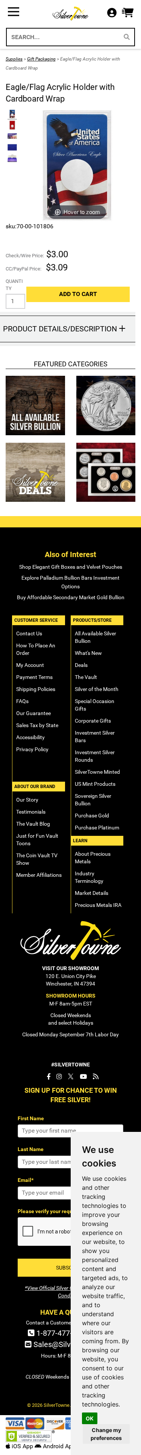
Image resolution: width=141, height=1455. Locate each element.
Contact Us (29, 633)
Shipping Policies (35, 689)
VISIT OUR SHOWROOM (70, 968)
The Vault (86, 677)
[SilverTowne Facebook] (48, 1076)
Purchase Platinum (97, 828)
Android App (58, 1446)
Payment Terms (34, 677)
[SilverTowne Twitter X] (71, 1076)
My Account (30, 665)
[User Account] (113, 13)
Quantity (14, 284)
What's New (88, 653)
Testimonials (30, 812)
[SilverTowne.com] (70, 13)
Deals (81, 665)
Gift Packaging (41, 59)
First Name (31, 1118)
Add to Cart (78, 294)
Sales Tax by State (37, 725)
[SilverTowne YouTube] (83, 1076)
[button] (127, 13)
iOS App (22, 1446)
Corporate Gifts (93, 721)
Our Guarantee (33, 713)
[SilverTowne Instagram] (59, 1076)
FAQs (22, 701)
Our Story (27, 800)
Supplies (14, 59)
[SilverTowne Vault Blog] (96, 1076)
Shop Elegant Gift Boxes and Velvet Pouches (70, 567)
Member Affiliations (39, 875)
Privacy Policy (32, 749)
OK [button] (90, 1418)
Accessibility (30, 737)
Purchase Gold (92, 816)
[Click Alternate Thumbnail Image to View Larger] (11, 114)
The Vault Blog (33, 824)
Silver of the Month (96, 689)
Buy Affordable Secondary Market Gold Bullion (70, 597)
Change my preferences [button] (106, 1434)
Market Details (91, 893)
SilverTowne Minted (97, 772)
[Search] (126, 37)
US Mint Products (95, 784)
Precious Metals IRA (98, 905)
